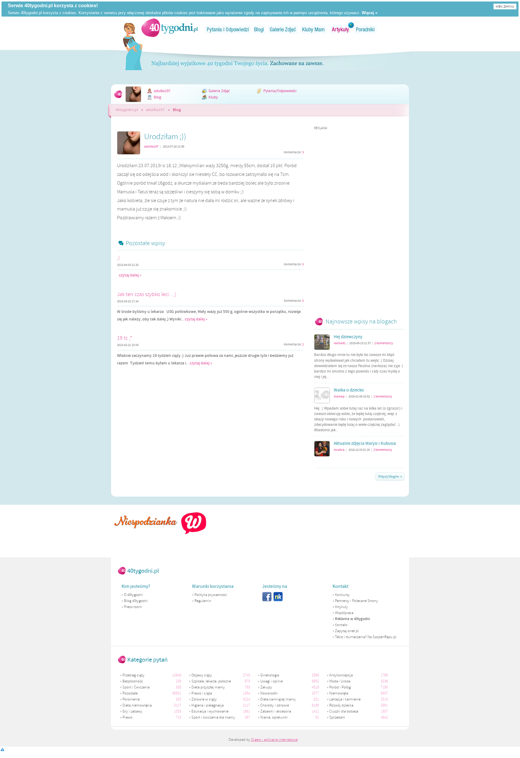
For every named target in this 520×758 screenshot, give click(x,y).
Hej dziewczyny (348, 337)
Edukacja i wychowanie (209, 711)
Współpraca (344, 612)
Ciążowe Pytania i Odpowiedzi (228, 29)
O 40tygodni (133, 594)
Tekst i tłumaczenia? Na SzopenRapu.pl (365, 637)
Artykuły (340, 29)
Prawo (127, 717)
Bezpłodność (132, 681)
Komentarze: (294, 152)
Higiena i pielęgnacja (207, 705)
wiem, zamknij (505, 6)
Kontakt (341, 624)
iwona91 (339, 343)
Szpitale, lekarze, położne (211, 681)
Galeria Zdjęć (219, 91)
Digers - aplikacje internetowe (274, 739)
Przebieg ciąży (133, 675)
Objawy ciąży (201, 675)
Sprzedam (337, 717)
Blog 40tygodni (136, 600)
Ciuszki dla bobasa (343, 711)
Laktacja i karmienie (345, 699)
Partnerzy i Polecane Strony (356, 600)
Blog (157, 97)
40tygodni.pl (127, 110)
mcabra (339, 450)
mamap (339, 396)
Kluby (213, 97)
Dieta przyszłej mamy (208, 687)
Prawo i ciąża (201, 693)
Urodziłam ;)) (165, 136)
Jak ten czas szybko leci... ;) (146, 294)
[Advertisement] (359, 220)
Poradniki (365, 29)
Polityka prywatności (210, 594)
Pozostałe (130, 693)
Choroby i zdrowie (274, 705)
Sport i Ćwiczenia (136, 687)
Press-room (133, 606)
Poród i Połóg (340, 687)
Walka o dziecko (349, 390)
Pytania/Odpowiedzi (279, 91)
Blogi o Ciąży (259, 29)
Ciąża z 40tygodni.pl (170, 27)
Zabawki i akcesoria (275, 711)
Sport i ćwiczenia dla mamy (213, 717)
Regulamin (202, 600)
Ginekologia (269, 675)
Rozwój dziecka (341, 705)
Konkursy (342, 594)
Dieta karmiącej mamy (278, 699)
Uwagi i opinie (271, 681)
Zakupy (266, 687)
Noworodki (269, 693)
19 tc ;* (124, 338)
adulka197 (162, 91)
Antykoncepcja (341, 675)
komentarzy (383, 343)
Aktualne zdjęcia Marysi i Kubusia (365, 443)
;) (118, 257)
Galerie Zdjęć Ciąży (283, 29)
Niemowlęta (338, 693)
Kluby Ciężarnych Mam (313, 29)
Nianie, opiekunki (274, 717)
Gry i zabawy (132, 711)
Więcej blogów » (390, 476)
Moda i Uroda (339, 681)
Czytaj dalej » (130, 275)
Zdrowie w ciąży (204, 699)
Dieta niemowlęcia (137, 705)
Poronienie (131, 699)
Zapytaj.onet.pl (347, 631)
